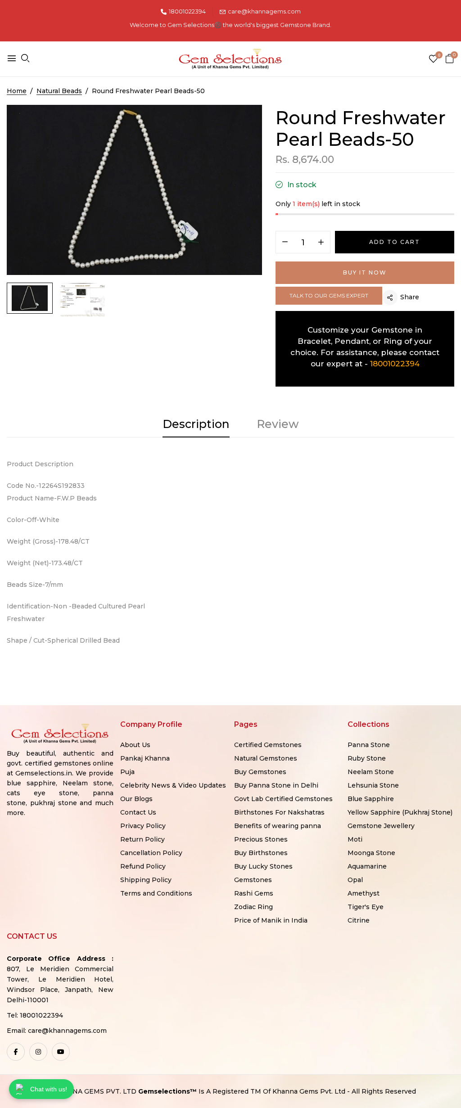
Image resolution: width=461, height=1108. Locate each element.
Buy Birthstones (261, 853)
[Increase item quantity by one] (321, 242)
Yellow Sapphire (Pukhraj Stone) (400, 812)
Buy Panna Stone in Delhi (276, 785)
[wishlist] (433, 59)
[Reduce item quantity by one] (285, 242)
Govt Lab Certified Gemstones (283, 799)
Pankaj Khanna (145, 758)
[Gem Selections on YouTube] (61, 1052)
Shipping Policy (146, 880)
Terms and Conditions (156, 893)
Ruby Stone (367, 758)
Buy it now (365, 272)
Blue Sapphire (371, 799)
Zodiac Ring (253, 907)
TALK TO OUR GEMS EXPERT (328, 295)
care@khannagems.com (264, 11)
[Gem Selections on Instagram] (38, 1052)
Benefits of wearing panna (277, 826)
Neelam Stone (371, 772)
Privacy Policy (143, 826)
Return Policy (142, 839)
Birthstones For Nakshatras (279, 812)
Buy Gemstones (260, 772)
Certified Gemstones (268, 745)
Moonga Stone (371, 853)
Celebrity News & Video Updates (173, 785)
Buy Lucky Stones (263, 866)
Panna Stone (369, 745)
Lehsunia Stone (373, 785)
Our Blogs (136, 799)
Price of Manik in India (270, 920)
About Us (135, 745)
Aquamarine (367, 866)
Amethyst (364, 893)
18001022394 (187, 11)
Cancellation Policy (151, 853)
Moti (355, 839)
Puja (127, 772)
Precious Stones (261, 839)
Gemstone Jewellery (381, 826)
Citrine (359, 920)
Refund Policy (143, 866)
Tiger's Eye (366, 907)
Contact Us (138, 812)
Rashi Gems (253, 893)
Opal (355, 880)
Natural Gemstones (265, 758)
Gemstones (253, 880)
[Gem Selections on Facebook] (16, 1052)
